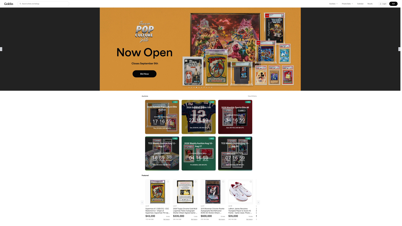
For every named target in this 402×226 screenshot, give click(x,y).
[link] (8, 3)
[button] (20, 4)
